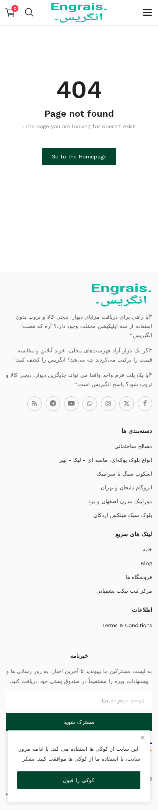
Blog (146, 563)
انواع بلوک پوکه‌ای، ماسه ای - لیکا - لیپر (105, 460)
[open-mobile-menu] (147, 12)
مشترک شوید (79, 722)
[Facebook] (145, 403)
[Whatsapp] (89, 403)
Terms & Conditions (127, 625)
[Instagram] (108, 403)
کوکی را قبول (78, 780)
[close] (142, 737)
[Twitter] (126, 403)
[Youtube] (71, 403)
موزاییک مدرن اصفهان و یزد (120, 501)
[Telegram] (53, 403)
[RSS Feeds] (34, 403)
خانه (147, 549)
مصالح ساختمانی (133, 446)
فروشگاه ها (139, 577)
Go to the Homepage (79, 156)
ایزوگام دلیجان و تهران (126, 487)
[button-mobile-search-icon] (29, 12)
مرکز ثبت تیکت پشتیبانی (124, 591)
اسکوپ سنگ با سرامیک (124, 474)
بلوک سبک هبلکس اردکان (123, 515)
